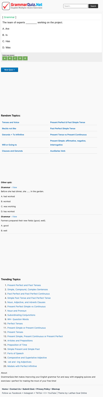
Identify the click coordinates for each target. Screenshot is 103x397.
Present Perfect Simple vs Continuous (26, 306)
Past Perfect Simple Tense (62, 128)
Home (5, 389)
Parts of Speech (15, 353)
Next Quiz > (9, 70)
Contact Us (15, 389)
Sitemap (56, 389)
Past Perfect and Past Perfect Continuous (28, 293)
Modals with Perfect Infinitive (22, 366)
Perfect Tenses (15, 323)
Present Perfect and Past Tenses (24, 285)
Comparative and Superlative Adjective (27, 357)
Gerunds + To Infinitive (13, 134)
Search (93, 6)
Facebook (16, 393)
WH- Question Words (18, 319)
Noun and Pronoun (16, 311)
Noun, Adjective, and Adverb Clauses (26, 302)
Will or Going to (9, 144)
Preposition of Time (17, 345)
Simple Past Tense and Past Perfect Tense (29, 298)
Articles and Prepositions (20, 340)
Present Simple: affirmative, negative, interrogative (68, 142)
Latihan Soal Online (78, 393)
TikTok (39, 393)
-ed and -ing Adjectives (19, 362)
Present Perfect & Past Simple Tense (67, 122)
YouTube (52, 393)
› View (14, 187)
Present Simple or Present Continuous (26, 328)
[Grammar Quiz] (22, 6)
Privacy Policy (43, 389)
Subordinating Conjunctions (21, 315)
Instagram (28, 393)
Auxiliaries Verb (57, 151)
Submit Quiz (29, 389)
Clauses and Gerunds (12, 151)
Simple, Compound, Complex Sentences (27, 289)
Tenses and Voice (10, 122)
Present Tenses (15, 332)
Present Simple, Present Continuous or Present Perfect (35, 336)
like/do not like (9, 128)
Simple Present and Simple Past (23, 349)
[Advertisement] (51, 92)
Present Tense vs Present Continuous (68, 134)
